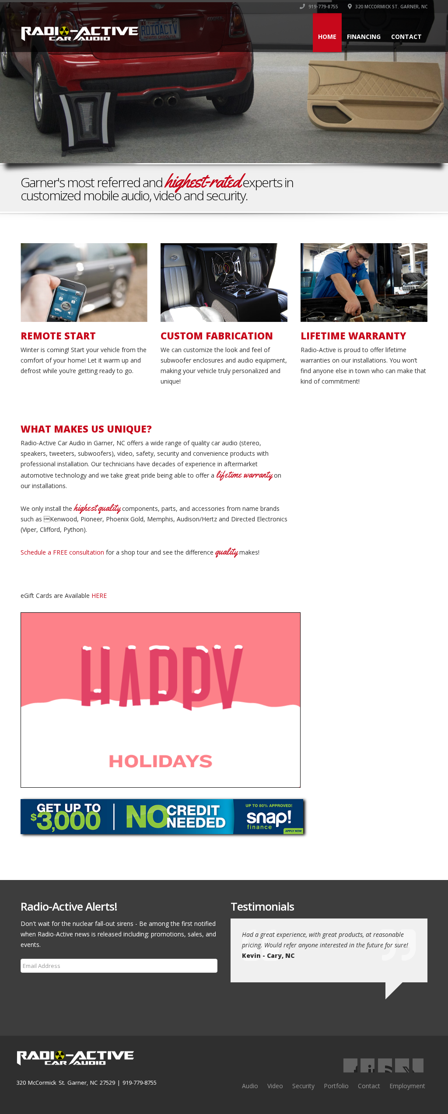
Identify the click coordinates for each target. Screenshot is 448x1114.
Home (327, 36)
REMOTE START (58, 335)
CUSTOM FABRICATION (217, 335)
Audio (250, 1086)
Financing (364, 36)
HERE (99, 595)
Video (275, 1086)
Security (303, 1086)
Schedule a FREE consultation (62, 552)
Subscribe (39, 987)
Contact (406, 36)
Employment (407, 1086)
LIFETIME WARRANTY (353, 335)
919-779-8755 (322, 6)
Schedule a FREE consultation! (381, 187)
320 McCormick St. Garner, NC (390, 6)
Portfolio (336, 1086)
